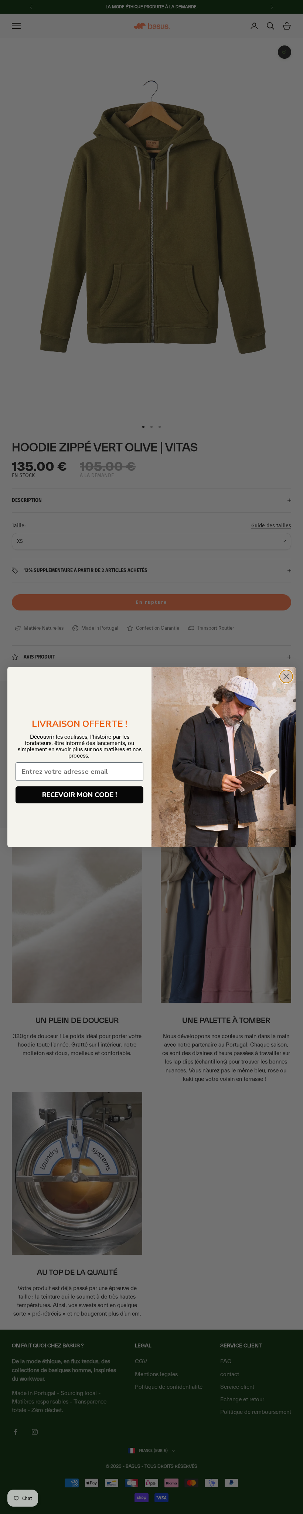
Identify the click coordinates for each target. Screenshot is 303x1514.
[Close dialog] (286, 676)
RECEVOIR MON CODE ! (79, 794)
